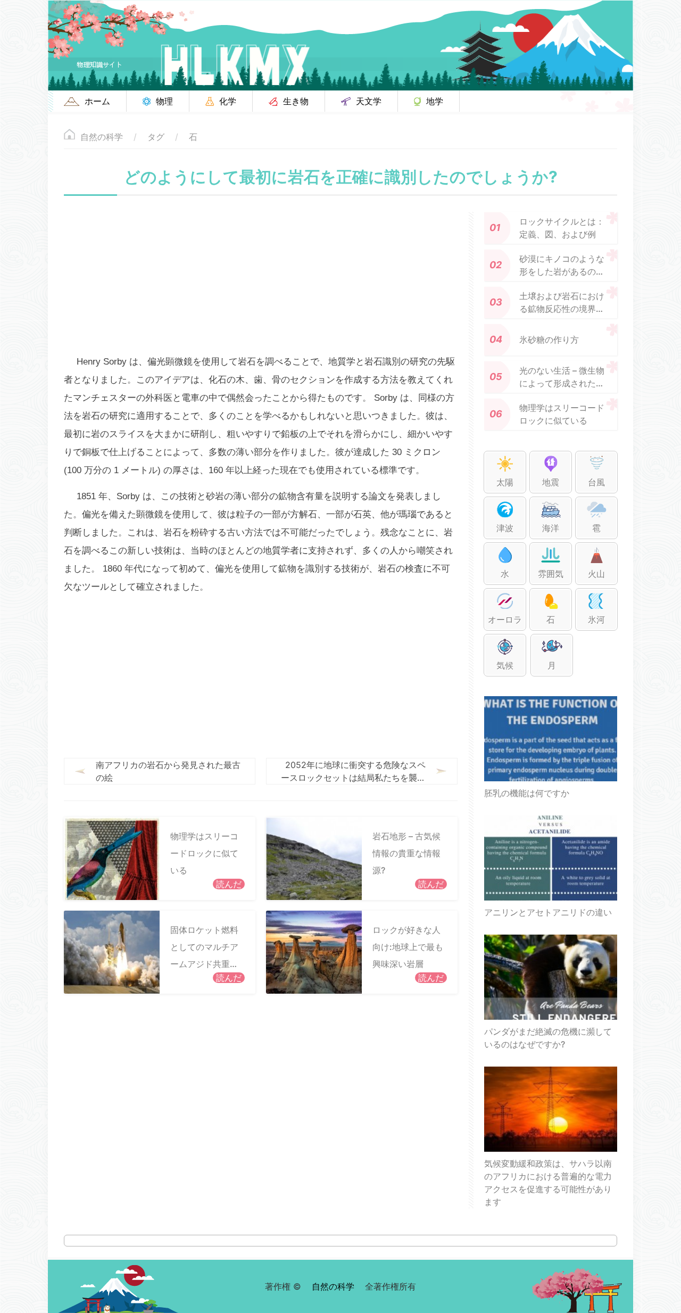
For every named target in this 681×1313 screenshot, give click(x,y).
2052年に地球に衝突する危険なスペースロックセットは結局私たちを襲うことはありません (353, 771)
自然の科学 (101, 136)
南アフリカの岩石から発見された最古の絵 (168, 771)
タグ (155, 136)
